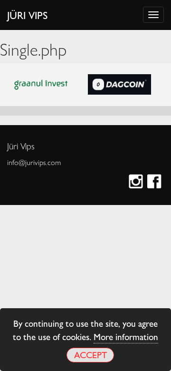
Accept (90, 354)
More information (126, 336)
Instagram (137, 182)
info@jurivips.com (34, 162)
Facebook (155, 182)
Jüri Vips (27, 14)
